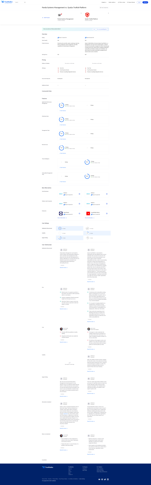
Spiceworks (66, 413)
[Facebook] (102, 479)
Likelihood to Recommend (47, 228)
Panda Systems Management (65, 19)
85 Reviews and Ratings (88, 20)
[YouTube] (99, 479)
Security (49, 478)
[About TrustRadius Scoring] (58, 37)
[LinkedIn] (108, 479)
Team (69, 470)
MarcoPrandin (65, 328)
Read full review (63, 267)
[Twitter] (105, 479)
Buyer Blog (85, 470)
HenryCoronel (93, 328)
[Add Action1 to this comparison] (79, 194)
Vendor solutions (112, 2)
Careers (69, 471)
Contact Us (70, 474)
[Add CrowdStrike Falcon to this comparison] (107, 213)
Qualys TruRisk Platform (91, 19)
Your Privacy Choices (63, 478)
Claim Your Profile (100, 470)
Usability (43, 233)
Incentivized (62, 265)
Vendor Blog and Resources (102, 471)
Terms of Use (44, 478)
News (69, 473)
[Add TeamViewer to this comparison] (79, 213)
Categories (104, 2)
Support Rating (45, 237)
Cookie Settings (82, 478)
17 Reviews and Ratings (61, 20)
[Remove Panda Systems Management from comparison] (81, 13)
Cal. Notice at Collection (73, 478)
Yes (94, 29)
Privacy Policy (55, 478)
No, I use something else (102, 29)
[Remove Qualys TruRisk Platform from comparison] (108, 13)
